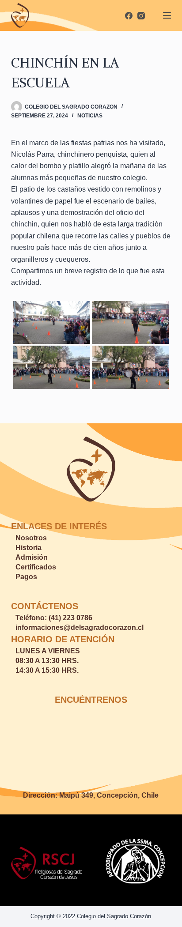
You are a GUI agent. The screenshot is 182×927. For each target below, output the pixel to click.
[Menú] (167, 15)
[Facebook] (129, 15)
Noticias (89, 116)
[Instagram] (141, 15)
